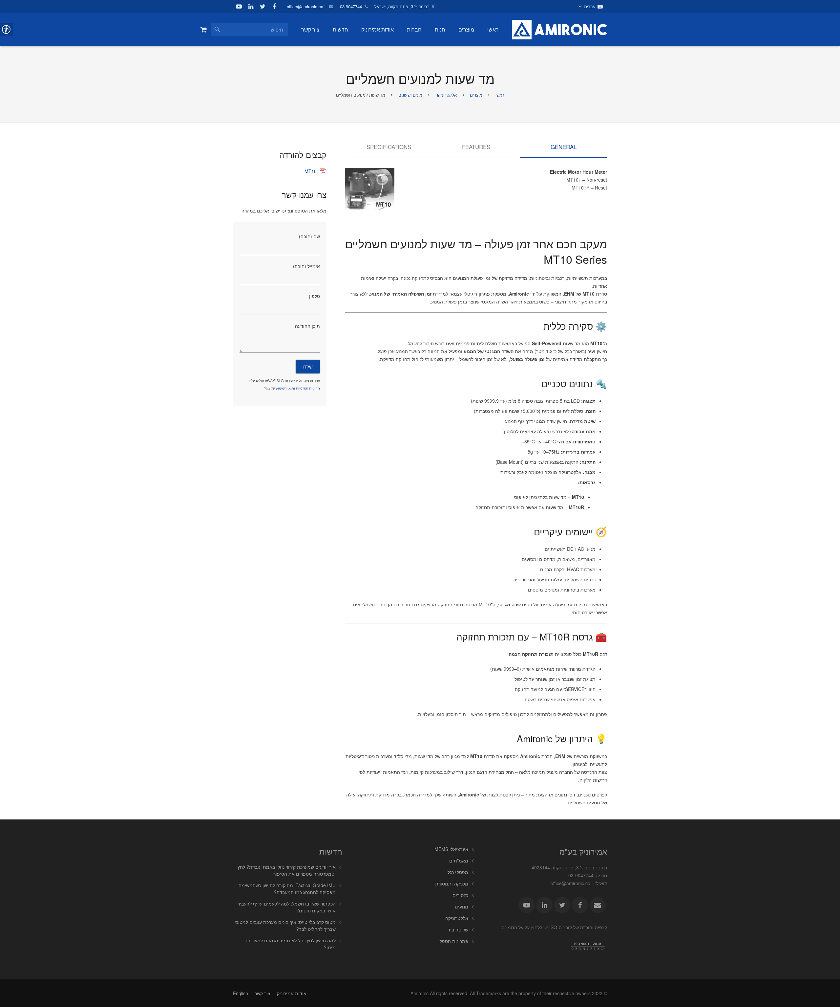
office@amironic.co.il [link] (306, 6)
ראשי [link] (499, 95)
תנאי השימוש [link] (285, 388)
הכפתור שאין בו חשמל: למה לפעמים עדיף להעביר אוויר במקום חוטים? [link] (287, 907)
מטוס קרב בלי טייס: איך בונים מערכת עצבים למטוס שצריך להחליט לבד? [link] (285, 925)
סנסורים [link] (460, 895)
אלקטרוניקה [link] (446, 95)
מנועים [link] (461, 906)
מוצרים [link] (476, 95)
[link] (591, 6)
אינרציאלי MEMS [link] (451, 849)
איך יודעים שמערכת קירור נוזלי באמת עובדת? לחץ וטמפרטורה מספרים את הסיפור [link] (287, 870)
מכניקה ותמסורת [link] (451, 883)
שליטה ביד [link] (458, 929)
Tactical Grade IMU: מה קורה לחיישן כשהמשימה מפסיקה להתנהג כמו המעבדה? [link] (287, 888)
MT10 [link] (310, 171)
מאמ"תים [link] (458, 860)
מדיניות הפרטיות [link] (308, 388)
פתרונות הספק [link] (453, 941)
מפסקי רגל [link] (458, 872)
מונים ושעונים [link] (410, 95)
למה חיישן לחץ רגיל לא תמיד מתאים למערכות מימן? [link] (290, 944)
